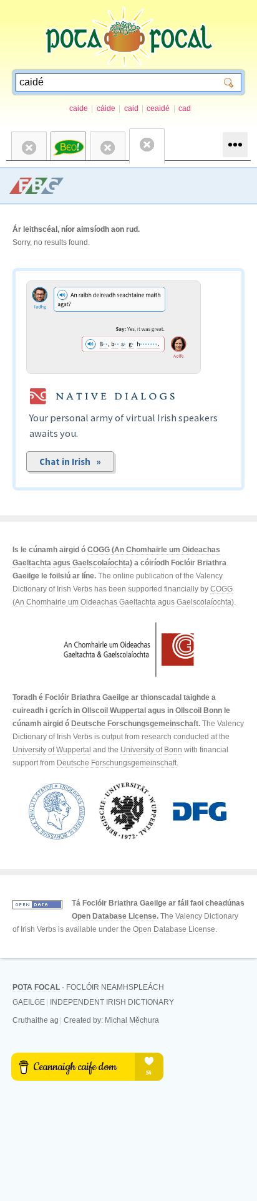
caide (78, 108)
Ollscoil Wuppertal (114, 710)
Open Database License (114, 916)
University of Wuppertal (51, 749)
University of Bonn (151, 749)
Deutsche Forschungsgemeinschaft (134, 723)
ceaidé (158, 108)
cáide (106, 108)
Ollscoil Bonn (198, 710)
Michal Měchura (132, 1020)
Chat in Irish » (70, 461)
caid (131, 108)
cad (184, 108)
